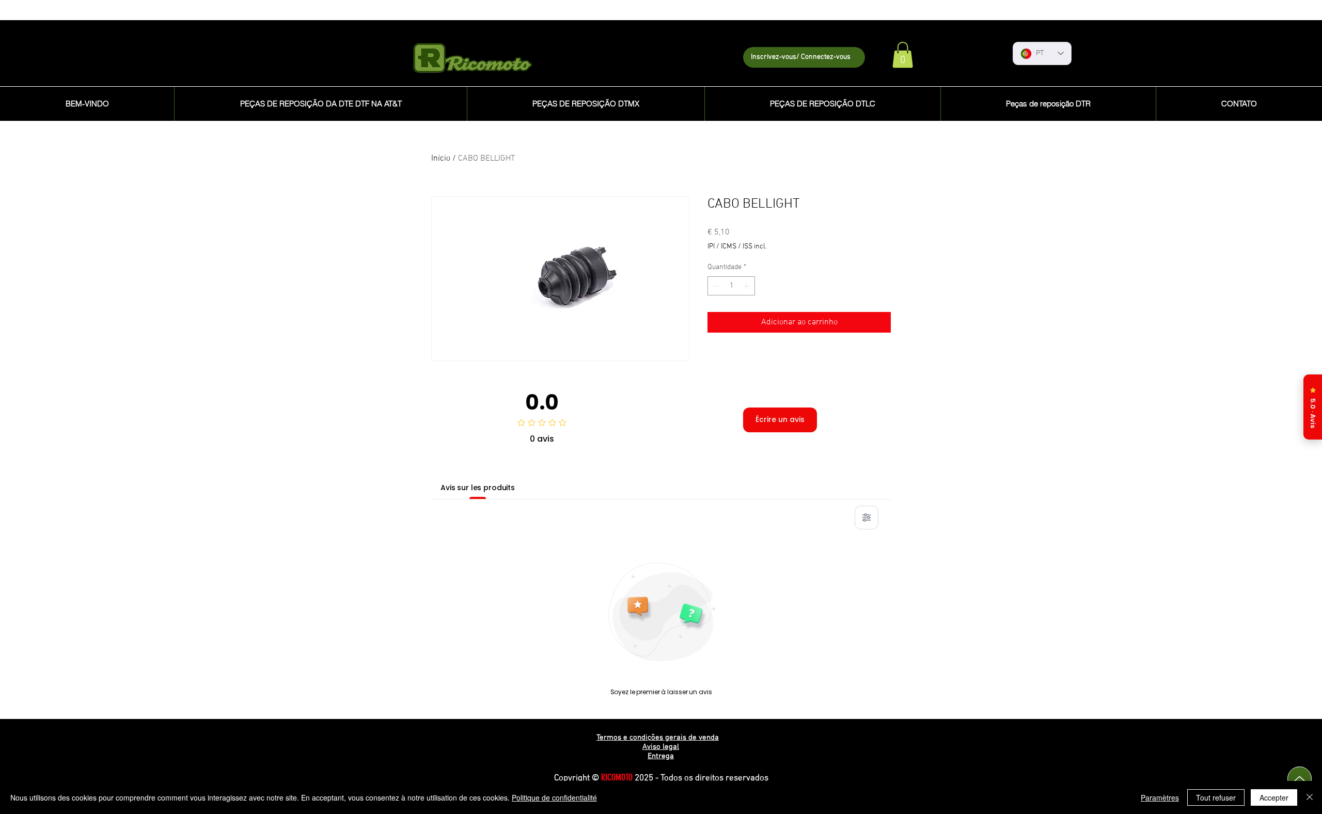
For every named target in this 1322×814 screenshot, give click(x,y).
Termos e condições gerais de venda (657, 737)
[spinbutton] (731, 286)
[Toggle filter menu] (866, 517)
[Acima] (1299, 778)
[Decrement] (715, 286)
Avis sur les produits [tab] (477, 487)
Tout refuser (1216, 797)
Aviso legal (660, 747)
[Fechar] (1309, 797)
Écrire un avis (780, 419)
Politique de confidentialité (554, 797)
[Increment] (747, 286)
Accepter (1274, 797)
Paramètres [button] (1160, 797)
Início (440, 158)
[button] (903, 55)
